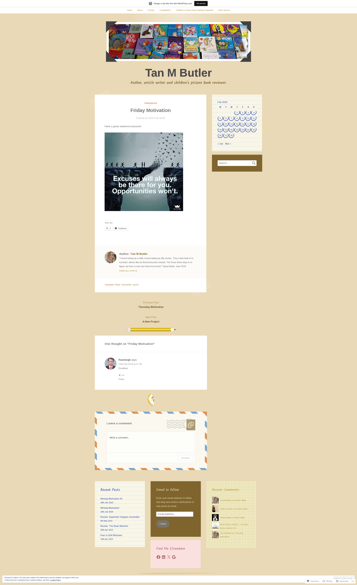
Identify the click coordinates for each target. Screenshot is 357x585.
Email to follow (167, 490)
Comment (185, 458)
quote (136, 284)
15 (237, 124)
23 (243, 130)
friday (117, 284)
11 (254, 118)
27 (226, 135)
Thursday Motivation (151, 304)
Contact (151, 10)
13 (226, 124)
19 (220, 130)
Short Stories (224, 10)
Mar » (228, 143)
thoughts (150, 103)
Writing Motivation (109, 508)
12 (220, 124)
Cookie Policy (55, 580)
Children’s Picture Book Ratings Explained (194, 10)
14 (231, 124)
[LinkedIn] (163, 557)
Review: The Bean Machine (114, 526)
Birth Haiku (240, 518)
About (140, 10)
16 (243, 124)
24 (248, 130)
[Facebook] (158, 557)
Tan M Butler (178, 73)
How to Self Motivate (111, 535)
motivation (126, 284)
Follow (163, 524)
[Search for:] (237, 163)
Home (129, 10)
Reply (121, 379)
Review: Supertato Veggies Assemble (119, 517)
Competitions (165, 10)
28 (231, 135)
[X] (169, 557)
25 (254, 130)
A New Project (151, 319)
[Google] (174, 557)
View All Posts (128, 271)
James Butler (226, 518)
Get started (200, 3)
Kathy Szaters (226, 509)
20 (226, 130)
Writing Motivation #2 (111, 498)
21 (231, 130)
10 (248, 118)
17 (248, 124)
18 (254, 124)
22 (237, 130)
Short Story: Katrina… (230, 524)
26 (220, 135)
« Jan (220, 143)
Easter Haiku (240, 500)
